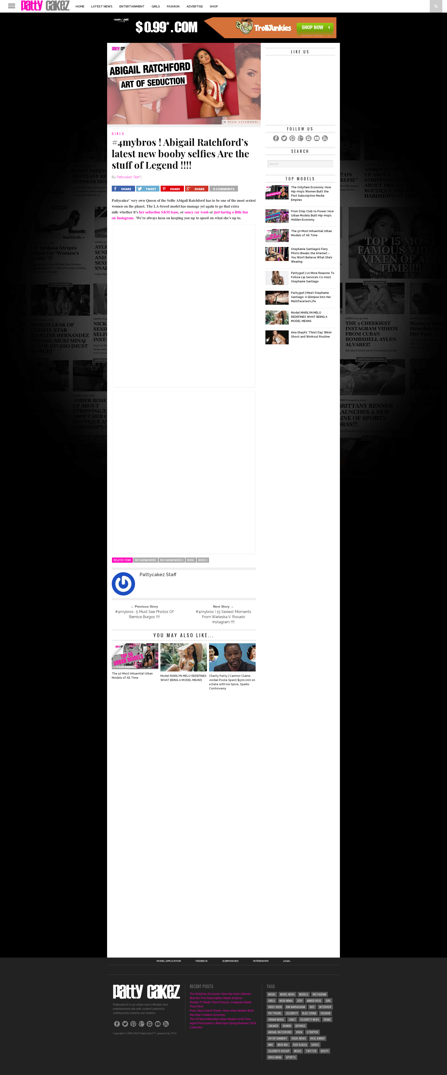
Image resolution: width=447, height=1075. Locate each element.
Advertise (194, 6)
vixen (299, 1032)
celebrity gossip (279, 1051)
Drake (327, 1019)
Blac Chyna (309, 1013)
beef (312, 1007)
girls (271, 1001)
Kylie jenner (317, 1038)
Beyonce (300, 1026)
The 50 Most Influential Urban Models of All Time (132, 675)
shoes (315, 1045)
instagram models (171, 560)
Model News (287, 994)
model (191, 560)
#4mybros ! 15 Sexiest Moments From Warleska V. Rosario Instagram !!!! (223, 616)
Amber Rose (314, 1001)
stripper (312, 1032)
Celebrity (292, 1013)
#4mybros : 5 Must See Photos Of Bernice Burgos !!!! (144, 614)
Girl (328, 1001)
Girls (156, 6)
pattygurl (274, 1013)
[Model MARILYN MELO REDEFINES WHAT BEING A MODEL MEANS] (183, 670)
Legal (287, 961)
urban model (276, 1019)
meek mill (283, 1045)
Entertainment (132, 6)
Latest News (101, 6)
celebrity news (309, 1019)
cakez (292, 1019)
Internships (260, 961)
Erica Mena (274, 1057)
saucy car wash (197, 212)
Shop (214, 6)
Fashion (173, 6)
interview (325, 1007)
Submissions (230, 961)
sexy (299, 1001)
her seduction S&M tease (158, 212)
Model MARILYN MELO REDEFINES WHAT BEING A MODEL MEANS (183, 678)
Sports (291, 1057)
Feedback (202, 961)
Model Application (169, 961)
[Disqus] (184, 757)
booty (324, 1051)
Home (80, 6)
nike (270, 1045)
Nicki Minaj (286, 1001)
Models (202, 560)
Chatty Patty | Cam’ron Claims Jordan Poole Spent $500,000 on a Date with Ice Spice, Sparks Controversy (232, 682)
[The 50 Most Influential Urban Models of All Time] (135, 668)
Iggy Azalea (300, 1045)
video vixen (275, 1007)
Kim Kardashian (295, 1007)
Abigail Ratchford (279, 1032)
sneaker (273, 1026)
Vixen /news (298, 1038)
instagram (319, 994)
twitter (311, 1051)
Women (287, 1026)
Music (297, 1051)
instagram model (145, 560)
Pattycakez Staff (128, 177)
